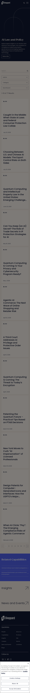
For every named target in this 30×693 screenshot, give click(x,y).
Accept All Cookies (15, 689)
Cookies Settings (15, 678)
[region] (15, 677)
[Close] (28, 663)
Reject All (15, 683)
